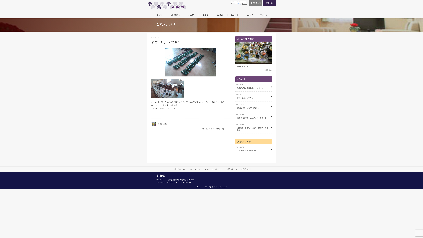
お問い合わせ (256, 3)
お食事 (191, 15)
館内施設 (220, 15)
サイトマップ (194, 169)
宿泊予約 (269, 3)
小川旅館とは (175, 15)
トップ (159, 15)
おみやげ (249, 15)
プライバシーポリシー (213, 169)
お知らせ (234, 15)
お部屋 (205, 15)
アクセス (263, 15)
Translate (244, 4)
